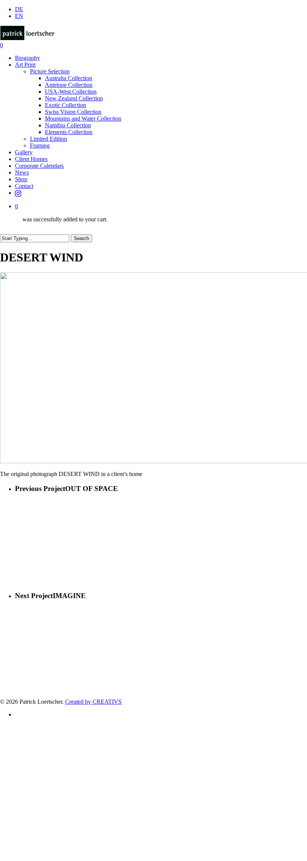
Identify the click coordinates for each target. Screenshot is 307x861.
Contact (30, 805)
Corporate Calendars (55, 772)
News (25, 783)
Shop (24, 794)
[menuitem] (19, 9)
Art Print (32, 738)
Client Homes (41, 760)
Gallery (29, 749)
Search (81, 238)
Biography (35, 727)
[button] (2, 857)
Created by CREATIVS (93, 701)
